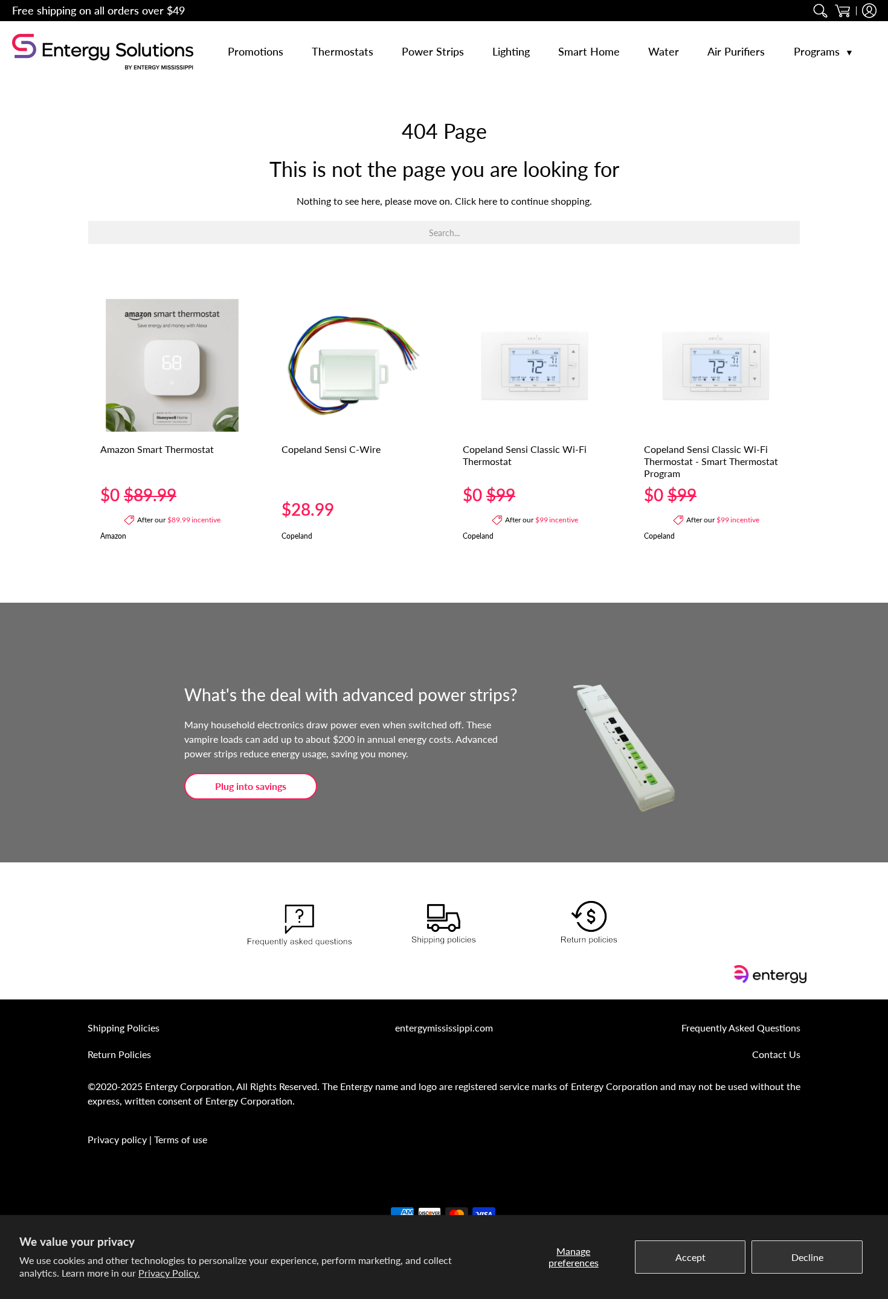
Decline (807, 1257)
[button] (842, 10)
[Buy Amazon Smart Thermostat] (172, 365)
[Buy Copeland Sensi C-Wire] (353, 365)
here (487, 201)
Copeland (297, 535)
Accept (690, 1257)
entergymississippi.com (444, 1027)
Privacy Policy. (169, 1272)
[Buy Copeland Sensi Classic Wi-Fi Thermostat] (534, 365)
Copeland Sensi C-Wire (331, 449)
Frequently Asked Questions (740, 1027)
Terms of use (180, 1139)
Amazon (113, 535)
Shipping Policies (123, 1027)
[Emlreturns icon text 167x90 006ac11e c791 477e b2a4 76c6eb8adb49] (589, 926)
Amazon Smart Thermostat (157, 449)
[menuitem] (820, 10)
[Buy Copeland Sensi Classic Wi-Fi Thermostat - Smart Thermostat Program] (716, 365)
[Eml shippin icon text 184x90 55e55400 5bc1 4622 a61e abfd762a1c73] (444, 926)
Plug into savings (250, 786)
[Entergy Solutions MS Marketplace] (102, 51)
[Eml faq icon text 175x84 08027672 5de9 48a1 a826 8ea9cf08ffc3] (299, 925)
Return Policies (119, 1054)
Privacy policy (117, 1139)
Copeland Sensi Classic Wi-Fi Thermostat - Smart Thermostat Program (711, 461)
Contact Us (776, 1054)
